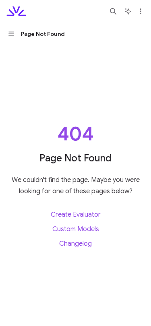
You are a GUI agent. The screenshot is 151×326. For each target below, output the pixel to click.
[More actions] (141, 11)
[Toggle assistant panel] (128, 11)
